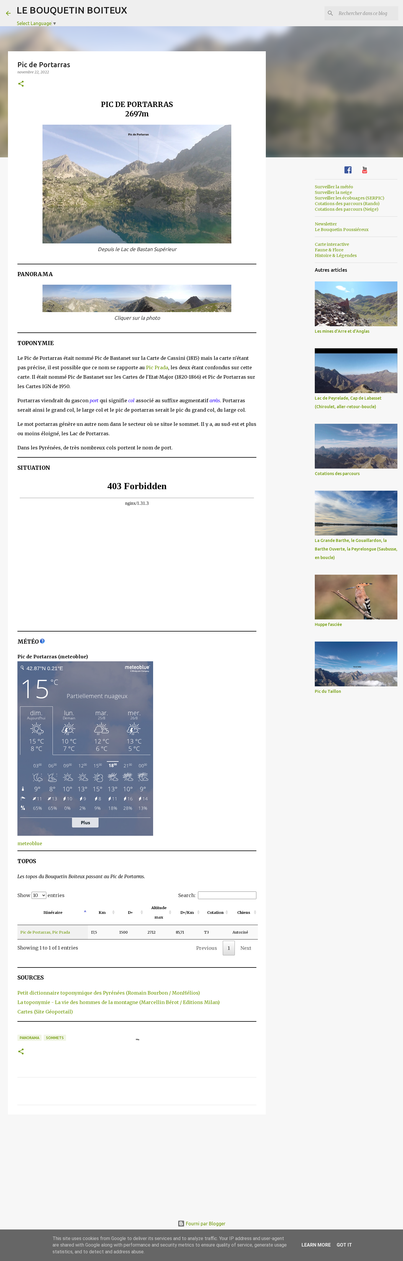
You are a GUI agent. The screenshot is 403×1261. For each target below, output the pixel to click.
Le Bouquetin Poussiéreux (341, 229)
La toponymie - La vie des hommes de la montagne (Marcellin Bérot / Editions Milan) (118, 1002)
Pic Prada (157, 367)
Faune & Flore (329, 250)
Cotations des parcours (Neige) (347, 209)
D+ (130, 912)
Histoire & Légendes (336, 255)
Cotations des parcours (337, 473)
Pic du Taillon (328, 691)
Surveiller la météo (334, 186)
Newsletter (326, 224)
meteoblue (29, 843)
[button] (20, 84)
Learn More (316, 1245)
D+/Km (187, 912)
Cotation (215, 912)
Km (102, 912)
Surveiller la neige (333, 192)
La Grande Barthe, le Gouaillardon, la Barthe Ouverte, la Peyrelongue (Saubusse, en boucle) (356, 549)
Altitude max (158, 912)
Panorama (29, 1038)
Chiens (243, 912)
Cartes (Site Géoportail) (45, 1012)
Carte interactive (332, 244)
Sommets (55, 1038)
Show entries (41, 895)
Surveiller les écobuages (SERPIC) (349, 198)
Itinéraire (52, 912)
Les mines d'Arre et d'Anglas (342, 331)
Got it (344, 1245)
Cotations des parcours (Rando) (347, 203)
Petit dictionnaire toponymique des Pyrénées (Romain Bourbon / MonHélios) (108, 993)
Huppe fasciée (328, 624)
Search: (187, 895)
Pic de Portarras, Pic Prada (45, 932)
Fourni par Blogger (205, 1223)
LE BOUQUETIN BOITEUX (72, 10)
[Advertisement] (137, 1164)
